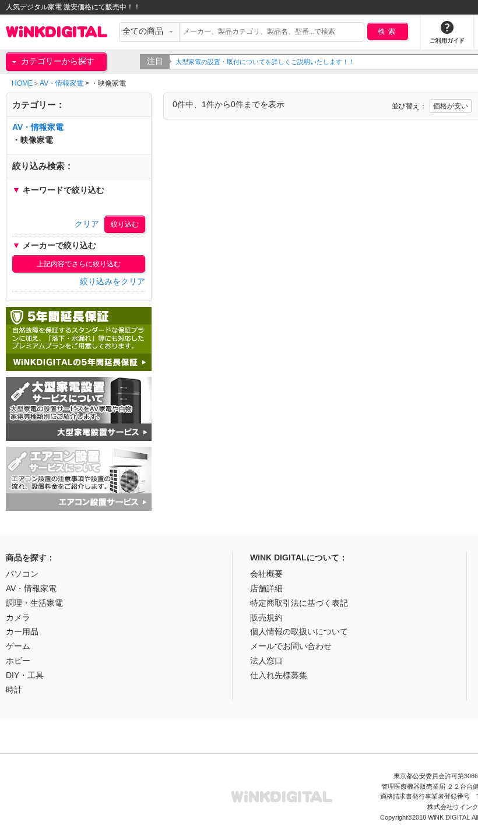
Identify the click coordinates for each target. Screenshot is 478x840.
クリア (87, 224)
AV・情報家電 (61, 83)
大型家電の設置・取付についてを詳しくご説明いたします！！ (265, 61)
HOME (22, 83)
